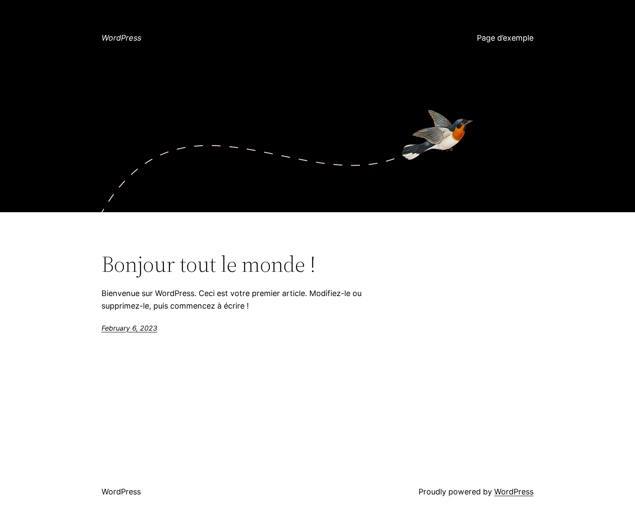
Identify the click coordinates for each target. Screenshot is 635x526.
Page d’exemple (505, 37)
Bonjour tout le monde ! (209, 264)
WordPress (121, 37)
